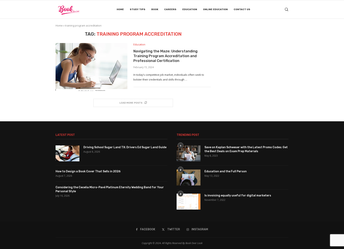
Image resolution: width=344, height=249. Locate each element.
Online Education (215, 9)
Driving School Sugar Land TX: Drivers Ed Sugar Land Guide (124, 147)
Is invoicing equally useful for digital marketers (237, 195)
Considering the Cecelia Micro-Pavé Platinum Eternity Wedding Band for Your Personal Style (110, 189)
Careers (170, 9)
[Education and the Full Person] (188, 177)
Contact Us (242, 9)
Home (120, 9)
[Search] (286, 9)
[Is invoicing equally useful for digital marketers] (188, 202)
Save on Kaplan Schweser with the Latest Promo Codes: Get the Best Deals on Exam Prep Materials (246, 149)
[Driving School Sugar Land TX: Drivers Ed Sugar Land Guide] (67, 153)
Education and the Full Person (225, 171)
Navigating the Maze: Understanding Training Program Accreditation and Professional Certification (165, 56)
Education (189, 9)
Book (154, 9)
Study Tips (137, 9)
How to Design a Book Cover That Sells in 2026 (88, 171)
